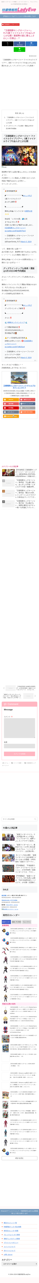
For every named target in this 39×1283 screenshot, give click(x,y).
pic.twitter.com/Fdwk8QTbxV (15, 231)
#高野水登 (28, 211)
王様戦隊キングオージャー (11, 24)
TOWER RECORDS (27, 412)
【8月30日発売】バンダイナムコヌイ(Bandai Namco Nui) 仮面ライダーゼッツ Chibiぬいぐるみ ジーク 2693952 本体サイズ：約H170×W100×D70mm (23, 1018)
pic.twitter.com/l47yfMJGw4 (15, 347)
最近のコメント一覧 (10, 1223)
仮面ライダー (6, 922)
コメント (8, 717)
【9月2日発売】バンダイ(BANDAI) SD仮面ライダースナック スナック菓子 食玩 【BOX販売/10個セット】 (23, 1094)
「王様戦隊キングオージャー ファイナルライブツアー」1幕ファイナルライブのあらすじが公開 (20, 120)
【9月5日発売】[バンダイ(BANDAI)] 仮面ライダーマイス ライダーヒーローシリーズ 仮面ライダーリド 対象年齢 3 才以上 (23, 1141)
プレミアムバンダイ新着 (12, 1234)
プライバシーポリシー (11, 1242)
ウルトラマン (27, 922)
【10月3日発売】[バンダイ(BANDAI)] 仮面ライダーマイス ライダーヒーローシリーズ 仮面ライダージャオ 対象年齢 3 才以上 (23, 978)
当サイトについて (9, 1250)
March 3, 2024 (26, 242)
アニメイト (27, 408)
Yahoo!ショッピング (27, 403)
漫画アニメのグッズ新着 (12, 1238)
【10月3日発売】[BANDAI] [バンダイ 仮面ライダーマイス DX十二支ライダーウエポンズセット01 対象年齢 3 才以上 (23, 949)
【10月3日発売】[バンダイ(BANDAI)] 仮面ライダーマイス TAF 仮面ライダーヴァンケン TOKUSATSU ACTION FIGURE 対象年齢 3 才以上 (23, 968)
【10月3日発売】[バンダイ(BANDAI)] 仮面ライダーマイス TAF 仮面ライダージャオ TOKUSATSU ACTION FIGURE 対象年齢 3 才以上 (23, 959)
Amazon (11, 399)
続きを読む (19, 1158)
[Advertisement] (19, 88)
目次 (16, 113)
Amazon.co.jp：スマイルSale (9, 900)
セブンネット (10, 412)
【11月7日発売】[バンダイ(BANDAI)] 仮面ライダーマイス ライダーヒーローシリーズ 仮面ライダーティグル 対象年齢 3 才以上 (23, 996)
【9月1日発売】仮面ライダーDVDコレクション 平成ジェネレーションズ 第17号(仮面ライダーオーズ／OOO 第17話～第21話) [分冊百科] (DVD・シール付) (23, 1047)
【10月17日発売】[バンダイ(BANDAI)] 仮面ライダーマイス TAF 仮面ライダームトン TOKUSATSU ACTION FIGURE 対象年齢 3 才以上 (23, 987)
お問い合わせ (8, 1254)
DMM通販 (10, 408)
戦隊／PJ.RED (16, 922)
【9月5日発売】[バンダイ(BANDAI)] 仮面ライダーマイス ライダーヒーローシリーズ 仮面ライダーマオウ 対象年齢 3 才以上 (23, 1122)
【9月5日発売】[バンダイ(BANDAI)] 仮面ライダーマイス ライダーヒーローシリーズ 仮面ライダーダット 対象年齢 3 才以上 (23, 1131)
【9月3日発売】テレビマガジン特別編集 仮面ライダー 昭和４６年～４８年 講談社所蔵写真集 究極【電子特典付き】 (23, 1113)
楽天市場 (11, 403)
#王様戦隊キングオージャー (15, 228)
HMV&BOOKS (9, 416)
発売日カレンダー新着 (11, 1231)
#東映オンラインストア (16, 322)
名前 (5, 742)
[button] (35, 819)
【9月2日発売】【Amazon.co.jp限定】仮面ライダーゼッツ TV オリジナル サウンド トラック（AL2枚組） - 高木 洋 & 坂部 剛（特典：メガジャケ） (23, 1075)
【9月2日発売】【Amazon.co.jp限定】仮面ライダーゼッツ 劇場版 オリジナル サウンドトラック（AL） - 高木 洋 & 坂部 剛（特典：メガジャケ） (23, 1084)
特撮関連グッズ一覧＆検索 (12, 1227)
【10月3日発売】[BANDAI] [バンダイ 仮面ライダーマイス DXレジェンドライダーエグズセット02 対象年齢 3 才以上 (23, 940)
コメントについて (9, 1246)
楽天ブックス (27, 399)
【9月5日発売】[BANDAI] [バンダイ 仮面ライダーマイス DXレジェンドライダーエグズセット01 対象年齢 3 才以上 (23, 930)
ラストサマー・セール (12, 904)
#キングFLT (27, 196)
